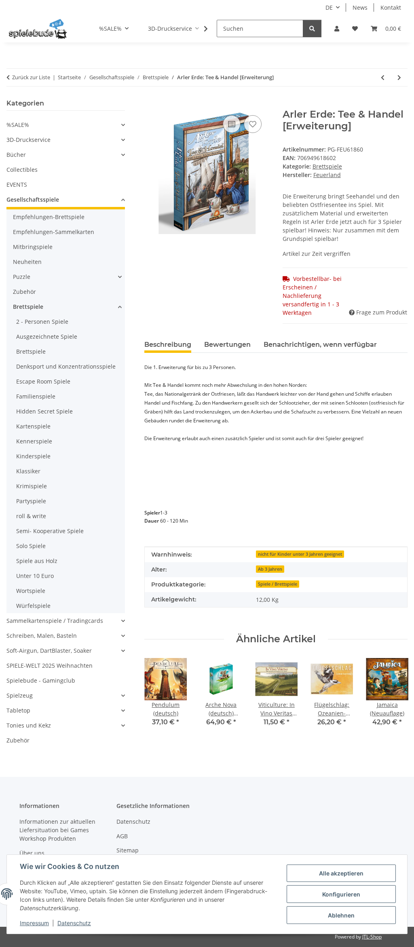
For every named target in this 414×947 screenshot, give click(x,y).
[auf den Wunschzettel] (253, 124)
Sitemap (127, 850)
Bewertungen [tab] (227, 344)
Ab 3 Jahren (270, 569)
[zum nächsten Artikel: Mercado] (399, 77)
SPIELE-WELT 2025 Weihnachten (49, 665)
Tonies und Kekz (28, 725)
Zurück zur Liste (31, 77)
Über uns (31, 853)
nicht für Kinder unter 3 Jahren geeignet (300, 554)
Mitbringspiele (33, 247)
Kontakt (390, 7)
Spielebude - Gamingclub (40, 680)
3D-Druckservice (28, 139)
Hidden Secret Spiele (44, 411)
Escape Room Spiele (43, 381)
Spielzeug (19, 695)
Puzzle (21, 277)
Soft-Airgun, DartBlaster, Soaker (49, 650)
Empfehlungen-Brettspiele (48, 217)
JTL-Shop (372, 936)
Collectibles (22, 169)
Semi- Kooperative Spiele (50, 531)
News (360, 7)
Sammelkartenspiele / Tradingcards (54, 620)
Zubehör (24, 291)
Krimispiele (31, 486)
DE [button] (329, 7)
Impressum (34, 923)
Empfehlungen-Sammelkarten (53, 232)
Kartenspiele (33, 426)
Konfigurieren (341, 894)
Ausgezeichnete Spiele (46, 336)
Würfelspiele (33, 606)
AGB (122, 836)
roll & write (31, 516)
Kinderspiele (33, 456)
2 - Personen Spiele (42, 321)
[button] (337, 28)
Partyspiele (31, 501)
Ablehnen (341, 915)
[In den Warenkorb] (150, 104)
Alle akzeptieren (341, 873)
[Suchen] (312, 28)
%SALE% (17, 125)
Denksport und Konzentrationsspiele (66, 366)
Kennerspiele (34, 441)
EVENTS (16, 184)
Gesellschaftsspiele (32, 199)
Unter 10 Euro (35, 576)
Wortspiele (30, 591)
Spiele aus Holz (36, 561)
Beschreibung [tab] (167, 344)
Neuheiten (27, 262)
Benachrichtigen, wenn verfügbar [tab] (320, 344)
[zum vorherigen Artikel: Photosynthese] (382, 77)
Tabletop (18, 710)
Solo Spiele (31, 546)
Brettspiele (327, 166)
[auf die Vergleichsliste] (232, 124)
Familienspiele (35, 396)
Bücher (16, 154)
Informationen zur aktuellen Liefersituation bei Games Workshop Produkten (57, 830)
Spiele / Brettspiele (277, 584)
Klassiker (28, 471)
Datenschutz (74, 923)
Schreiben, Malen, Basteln (41, 635)
